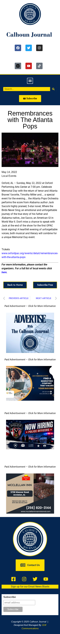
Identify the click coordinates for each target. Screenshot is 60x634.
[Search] (53, 89)
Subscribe (9, 597)
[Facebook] (18, 48)
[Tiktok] (39, 66)
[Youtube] (28, 66)
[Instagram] (39, 48)
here (4, 272)
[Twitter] (28, 48)
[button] (30, 81)
